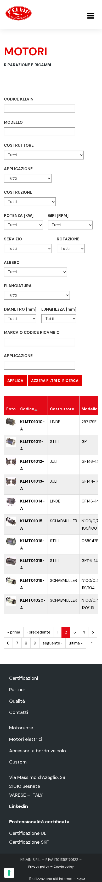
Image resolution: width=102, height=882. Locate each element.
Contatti (18, 712)
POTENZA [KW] (18, 215)
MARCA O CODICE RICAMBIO (32, 332)
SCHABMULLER (63, 521)
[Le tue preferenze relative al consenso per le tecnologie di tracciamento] (9, 873)
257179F (89, 421)
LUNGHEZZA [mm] (58, 309)
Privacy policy (38, 867)
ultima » (76, 643)
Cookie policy (64, 867)
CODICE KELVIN (18, 99)
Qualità (17, 701)
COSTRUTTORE (19, 145)
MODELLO (13, 122)
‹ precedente (38, 632)
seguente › (52, 643)
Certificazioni (23, 678)
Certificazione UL (27, 833)
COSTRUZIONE (18, 192)
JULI (53, 461)
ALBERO (12, 262)
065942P (90, 540)
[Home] (18, 13)
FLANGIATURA (18, 285)
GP (84, 441)
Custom (18, 762)
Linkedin (18, 806)
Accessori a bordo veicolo (37, 751)
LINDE (55, 421)
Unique (80, 879)
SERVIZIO (13, 239)
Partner (17, 689)
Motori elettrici (25, 739)
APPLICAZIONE (18, 168)
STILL (55, 441)
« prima (13, 632)
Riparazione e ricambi (27, 65)
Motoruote (21, 728)
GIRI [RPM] (58, 215)
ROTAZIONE (68, 239)
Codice (27, 409)
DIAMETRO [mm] (20, 309)
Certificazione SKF (29, 842)
